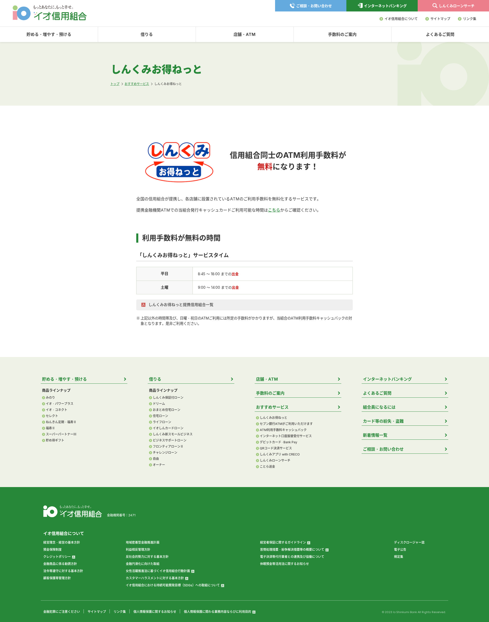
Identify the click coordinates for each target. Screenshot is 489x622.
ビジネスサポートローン (169, 440)
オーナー (159, 464)
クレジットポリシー (57, 557)
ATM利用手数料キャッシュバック (283, 430)
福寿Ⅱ (50, 428)
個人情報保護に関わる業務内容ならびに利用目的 (217, 612)
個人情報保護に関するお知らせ (154, 612)
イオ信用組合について (401, 19)
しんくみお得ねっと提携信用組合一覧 (180, 304)
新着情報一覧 (375, 435)
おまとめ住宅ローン (166, 409)
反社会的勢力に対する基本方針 (147, 557)
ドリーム (159, 403)
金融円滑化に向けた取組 (142, 564)
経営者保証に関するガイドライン (283, 542)
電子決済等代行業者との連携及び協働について (292, 557)
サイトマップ (440, 19)
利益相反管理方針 (138, 549)
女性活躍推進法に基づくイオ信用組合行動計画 (158, 571)
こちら (274, 210)
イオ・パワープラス (59, 403)
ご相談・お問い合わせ (383, 449)
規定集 (398, 557)
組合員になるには (379, 407)
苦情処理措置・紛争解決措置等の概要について (292, 549)
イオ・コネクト (56, 409)
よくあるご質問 (440, 34)
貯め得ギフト (55, 440)
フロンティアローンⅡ (168, 446)
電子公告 (400, 549)
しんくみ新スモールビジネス (173, 434)
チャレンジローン (165, 452)
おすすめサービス (272, 407)
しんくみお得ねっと (273, 417)
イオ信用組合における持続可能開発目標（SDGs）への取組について (173, 585)
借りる (147, 34)
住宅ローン (160, 416)
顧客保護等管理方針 (57, 578)
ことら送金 (267, 466)
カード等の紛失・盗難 (383, 421)
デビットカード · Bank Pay (278, 442)
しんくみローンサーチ (275, 460)
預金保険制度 (52, 549)
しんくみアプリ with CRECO (280, 454)
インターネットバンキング (387, 379)
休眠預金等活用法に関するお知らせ (284, 564)
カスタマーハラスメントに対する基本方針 (155, 578)
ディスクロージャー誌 (409, 542)
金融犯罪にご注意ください (61, 612)
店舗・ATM (244, 34)
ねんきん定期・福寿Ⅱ (61, 422)
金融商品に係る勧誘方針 (60, 564)
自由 (156, 458)
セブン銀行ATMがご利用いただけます (286, 423)
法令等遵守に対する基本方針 (63, 571)
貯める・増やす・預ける (48, 34)
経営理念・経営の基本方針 (61, 542)
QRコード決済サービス (276, 448)
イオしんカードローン (168, 428)
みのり (50, 397)
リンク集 (469, 19)
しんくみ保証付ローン (168, 397)
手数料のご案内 (342, 34)
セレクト (52, 416)
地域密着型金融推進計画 (142, 542)
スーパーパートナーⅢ (61, 434)
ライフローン (162, 422)
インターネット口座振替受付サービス (286, 436)
